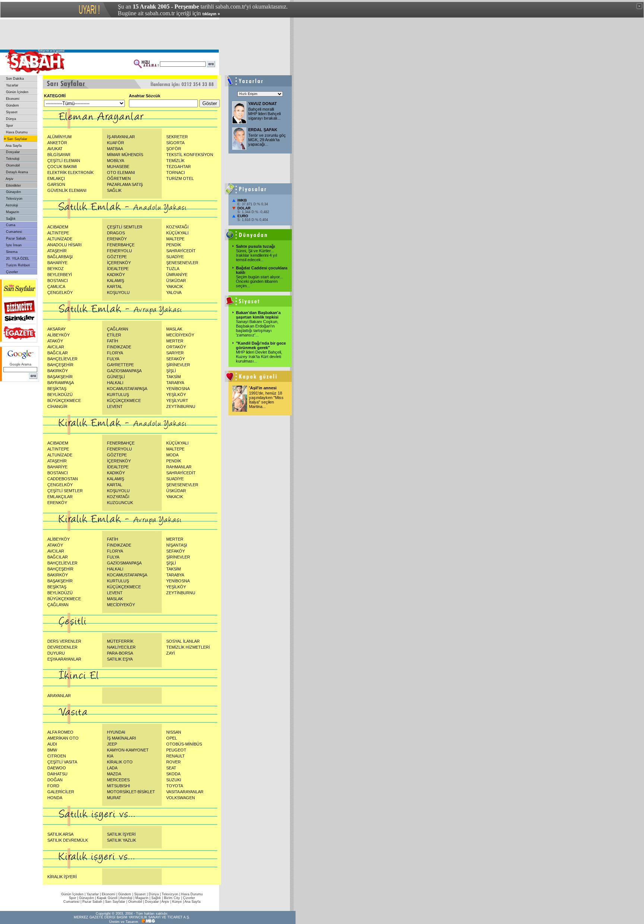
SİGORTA (175, 142)
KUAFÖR (115, 142)
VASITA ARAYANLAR (184, 791)
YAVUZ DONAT (262, 103)
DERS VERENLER (64, 641)
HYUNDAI (116, 732)
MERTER (174, 341)
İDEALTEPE (118, 268)
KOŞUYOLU (118, 292)
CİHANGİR (57, 406)
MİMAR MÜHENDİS (125, 154)
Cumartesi (13, 232)
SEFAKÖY (175, 359)
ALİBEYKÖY (58, 335)
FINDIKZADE (119, 347)
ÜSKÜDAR (176, 280)
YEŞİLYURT (177, 400)
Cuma (10, 225)
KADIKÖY (116, 274)
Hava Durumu (16, 132)
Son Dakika (14, 78)
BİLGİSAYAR (58, 154)
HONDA (54, 797)
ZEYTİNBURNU (180, 406)
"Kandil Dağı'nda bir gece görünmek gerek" (261, 345)
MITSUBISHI (118, 786)
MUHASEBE (118, 166)
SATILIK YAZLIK (121, 840)
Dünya (10, 119)
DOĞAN (55, 780)
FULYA (113, 359)
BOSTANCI (57, 280)
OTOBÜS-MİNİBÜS (184, 744)
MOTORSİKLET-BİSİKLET (131, 791)
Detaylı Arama (16, 172)
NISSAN (173, 732)
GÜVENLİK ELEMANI (66, 190)
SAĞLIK (114, 190)
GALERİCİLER (60, 791)
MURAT (114, 797)
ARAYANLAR (59, 695)
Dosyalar (12, 152)
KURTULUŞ (118, 394)
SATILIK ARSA (60, 834)
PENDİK (173, 245)
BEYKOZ (55, 268)
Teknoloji (12, 159)
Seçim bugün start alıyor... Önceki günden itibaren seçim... (259, 281)
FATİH (112, 341)
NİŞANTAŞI (176, 545)
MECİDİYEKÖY (180, 335)
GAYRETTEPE (120, 365)
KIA (110, 756)
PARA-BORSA (120, 653)
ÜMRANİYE (176, 274)
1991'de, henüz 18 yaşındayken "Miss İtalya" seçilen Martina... (266, 400)
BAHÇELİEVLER (62, 359)
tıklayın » (211, 14)
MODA (172, 455)
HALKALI (115, 382)
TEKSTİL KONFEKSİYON (189, 154)
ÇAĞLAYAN (117, 329)
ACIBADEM (57, 227)
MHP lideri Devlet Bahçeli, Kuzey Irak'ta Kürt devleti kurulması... (259, 356)
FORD (53, 786)
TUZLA (172, 268)
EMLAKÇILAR (60, 496)
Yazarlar (11, 85)
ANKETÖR (57, 142)
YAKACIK (174, 286)
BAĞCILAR (57, 353)
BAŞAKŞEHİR (60, 376)
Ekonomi (12, 99)
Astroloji (11, 205)
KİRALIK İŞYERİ (62, 876)
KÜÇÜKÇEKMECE (124, 400)
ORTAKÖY (176, 347)
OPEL (171, 738)
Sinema (11, 252)
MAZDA (114, 774)
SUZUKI (173, 780)
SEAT (171, 768)
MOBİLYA (115, 160)
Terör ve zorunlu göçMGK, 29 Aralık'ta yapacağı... (267, 139)
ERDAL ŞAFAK (262, 129)
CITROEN (56, 756)
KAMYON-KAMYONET (128, 750)
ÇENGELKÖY (60, 292)
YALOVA (173, 292)
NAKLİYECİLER (121, 647)
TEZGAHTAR (178, 166)
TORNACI (175, 172)
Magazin (12, 212)
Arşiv (9, 179)
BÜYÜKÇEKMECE (64, 400)
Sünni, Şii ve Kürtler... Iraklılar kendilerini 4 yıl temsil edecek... (256, 255)
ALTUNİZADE (59, 239)
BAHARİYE (57, 262)
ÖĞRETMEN (119, 178)
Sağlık (10, 219)
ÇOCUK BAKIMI (62, 166)
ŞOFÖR (173, 148)
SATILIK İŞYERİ (121, 834)
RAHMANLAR (179, 467)
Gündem (12, 105)
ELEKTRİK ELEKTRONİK (70, 172)
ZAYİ (170, 653)
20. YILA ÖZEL (17, 258)
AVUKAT (55, 148)
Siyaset (11, 112)
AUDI (52, 744)
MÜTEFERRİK (120, 641)
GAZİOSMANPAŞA (124, 370)
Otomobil (12, 165)
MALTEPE (175, 239)
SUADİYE (175, 256)
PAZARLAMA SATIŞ (125, 184)
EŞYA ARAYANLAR (64, 659)
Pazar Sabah (15, 238)
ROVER (173, 762)
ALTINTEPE (58, 233)
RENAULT (175, 756)
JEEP (112, 744)
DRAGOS (116, 233)
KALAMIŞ (115, 280)
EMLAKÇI (56, 178)
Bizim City (172, 898)
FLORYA (115, 353)
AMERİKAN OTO (63, 738)
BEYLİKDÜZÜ (60, 394)
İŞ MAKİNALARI (121, 738)
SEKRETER (177, 137)
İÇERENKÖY (119, 262)
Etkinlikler (13, 185)
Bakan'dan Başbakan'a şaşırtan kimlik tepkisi (258, 314)
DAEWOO (56, 768)
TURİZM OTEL (180, 178)
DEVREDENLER (62, 647)
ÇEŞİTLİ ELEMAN (63, 160)
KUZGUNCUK (120, 502)
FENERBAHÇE (121, 245)
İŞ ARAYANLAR (121, 137)
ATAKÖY (55, 341)
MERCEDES (118, 780)
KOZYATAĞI (177, 227)
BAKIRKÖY (57, 370)
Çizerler (11, 272)
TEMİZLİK (175, 160)
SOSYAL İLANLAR (183, 641)
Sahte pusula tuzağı (255, 246)
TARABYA (175, 382)
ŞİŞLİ (171, 370)
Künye (177, 902)
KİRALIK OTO (120, 762)
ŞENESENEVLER (182, 262)
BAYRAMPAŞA (60, 382)
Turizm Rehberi (17, 265)
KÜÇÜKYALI (177, 233)
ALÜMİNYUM (59, 137)
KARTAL (114, 286)
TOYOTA (174, 786)
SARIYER (175, 353)
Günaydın (13, 192)
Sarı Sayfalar (16, 139)
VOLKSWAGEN (180, 797)
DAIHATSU (57, 774)
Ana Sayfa (13, 146)
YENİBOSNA (178, 388)
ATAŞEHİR (57, 251)
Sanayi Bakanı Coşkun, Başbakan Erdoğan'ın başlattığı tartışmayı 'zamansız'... (257, 328)
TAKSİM (173, 376)
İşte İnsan (13, 245)
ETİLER (114, 335)
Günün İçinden (16, 92)
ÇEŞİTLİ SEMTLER (124, 227)
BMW (52, 750)
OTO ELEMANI (121, 172)
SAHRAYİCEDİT (181, 251)
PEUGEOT (176, 750)
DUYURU (56, 653)
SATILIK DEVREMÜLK (67, 840)
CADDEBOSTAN (62, 479)
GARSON (56, 184)
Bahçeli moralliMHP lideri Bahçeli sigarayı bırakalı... (264, 113)
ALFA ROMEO (60, 732)
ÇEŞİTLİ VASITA (62, 762)
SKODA (173, 774)
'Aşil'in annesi (263, 388)
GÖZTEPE (117, 256)
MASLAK (174, 329)
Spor (9, 125)
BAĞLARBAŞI (60, 256)
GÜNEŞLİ (116, 376)
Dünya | (155, 894)
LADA (112, 768)
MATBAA (115, 148)
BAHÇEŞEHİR (60, 365)
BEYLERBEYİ (59, 274)
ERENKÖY (117, 239)
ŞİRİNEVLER (178, 365)
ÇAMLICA (56, 286)
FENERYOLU (119, 251)
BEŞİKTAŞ (56, 388)
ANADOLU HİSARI (64, 245)
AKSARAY (56, 329)
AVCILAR (55, 347)
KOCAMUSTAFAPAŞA (127, 388)
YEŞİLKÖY (176, 394)
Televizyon (13, 198)
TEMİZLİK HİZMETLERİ (188, 647)
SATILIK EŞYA (120, 659)
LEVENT (115, 406)
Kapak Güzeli (107, 898)
